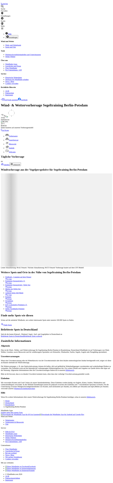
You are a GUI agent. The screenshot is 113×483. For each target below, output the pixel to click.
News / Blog (9, 81)
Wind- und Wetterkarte (13, 45)
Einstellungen (13, 37)
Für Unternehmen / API (13, 70)
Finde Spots (8, 325)
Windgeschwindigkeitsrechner (24, 389)
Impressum (9, 95)
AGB (7, 91)
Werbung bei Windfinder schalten (17, 79)
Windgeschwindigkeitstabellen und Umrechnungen (23, 55)
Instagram (32, 468)
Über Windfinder (11, 68)
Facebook (24, 100)
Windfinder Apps (11, 64)
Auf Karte (5, 130)
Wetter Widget (10, 57)
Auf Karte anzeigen (11, 100)
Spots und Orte (10, 47)
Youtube (32, 470)
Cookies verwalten (11, 83)
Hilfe (9, 34)
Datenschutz (9, 93)
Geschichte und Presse (13, 66)
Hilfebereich (70, 370)
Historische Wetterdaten (13, 77)
